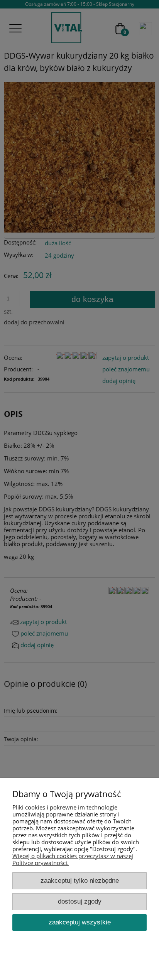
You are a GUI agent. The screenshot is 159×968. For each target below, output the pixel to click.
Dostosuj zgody (79, 901)
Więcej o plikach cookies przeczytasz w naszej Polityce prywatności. (72, 859)
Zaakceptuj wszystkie (80, 922)
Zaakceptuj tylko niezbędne (80, 880)
